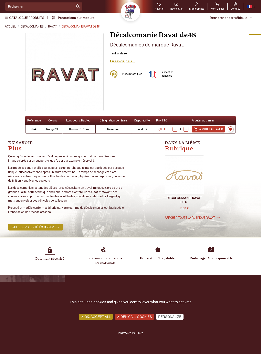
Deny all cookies (136, 317)
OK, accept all (97, 317)
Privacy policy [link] (130, 333)
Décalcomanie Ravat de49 (184, 200)
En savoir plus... (122, 61)
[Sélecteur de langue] (251, 6)
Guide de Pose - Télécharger (33, 227)
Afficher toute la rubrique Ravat (190, 217)
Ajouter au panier (208, 129)
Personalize (169, 317)
